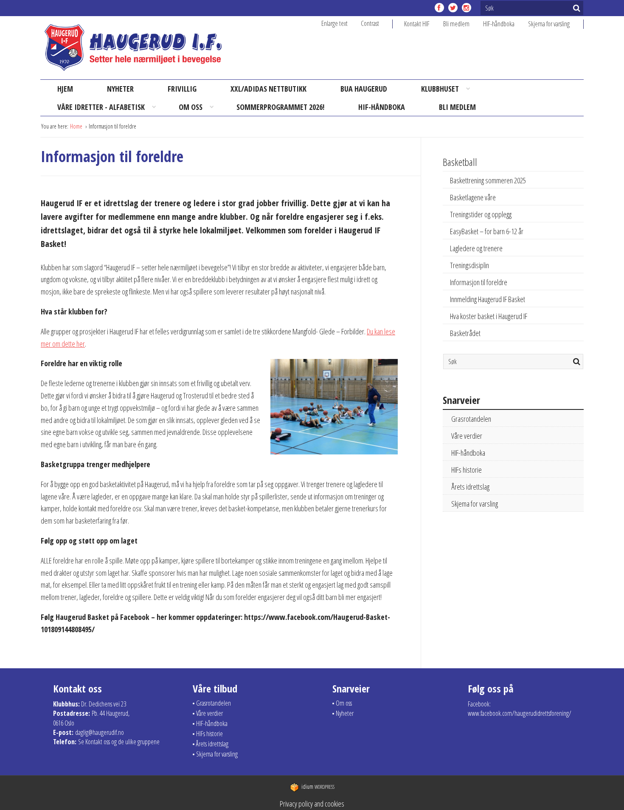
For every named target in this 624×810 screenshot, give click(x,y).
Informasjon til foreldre (478, 282)
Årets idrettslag (470, 487)
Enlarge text (334, 23)
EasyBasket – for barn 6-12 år (486, 231)
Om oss (190, 107)
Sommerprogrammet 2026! (280, 107)
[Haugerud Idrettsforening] (133, 47)
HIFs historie (466, 470)
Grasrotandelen (471, 419)
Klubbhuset (440, 89)
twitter (453, 7)
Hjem (65, 89)
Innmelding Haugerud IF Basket (487, 299)
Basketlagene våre (473, 197)
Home (77, 126)
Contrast (370, 23)
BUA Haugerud (363, 89)
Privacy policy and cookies (312, 804)
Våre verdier (466, 436)
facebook (439, 7)
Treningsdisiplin (469, 265)
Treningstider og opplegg (481, 214)
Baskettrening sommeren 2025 (488, 180)
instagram (466, 7)
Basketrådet (465, 333)
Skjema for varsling (549, 23)
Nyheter (120, 89)
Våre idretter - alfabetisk (101, 107)
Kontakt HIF (417, 23)
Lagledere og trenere (476, 248)
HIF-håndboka (498, 23)
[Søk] (576, 8)
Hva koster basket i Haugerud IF (488, 316)
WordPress (317, 786)
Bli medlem (456, 23)
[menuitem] (423, 24)
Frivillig (182, 89)
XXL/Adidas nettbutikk (268, 89)
